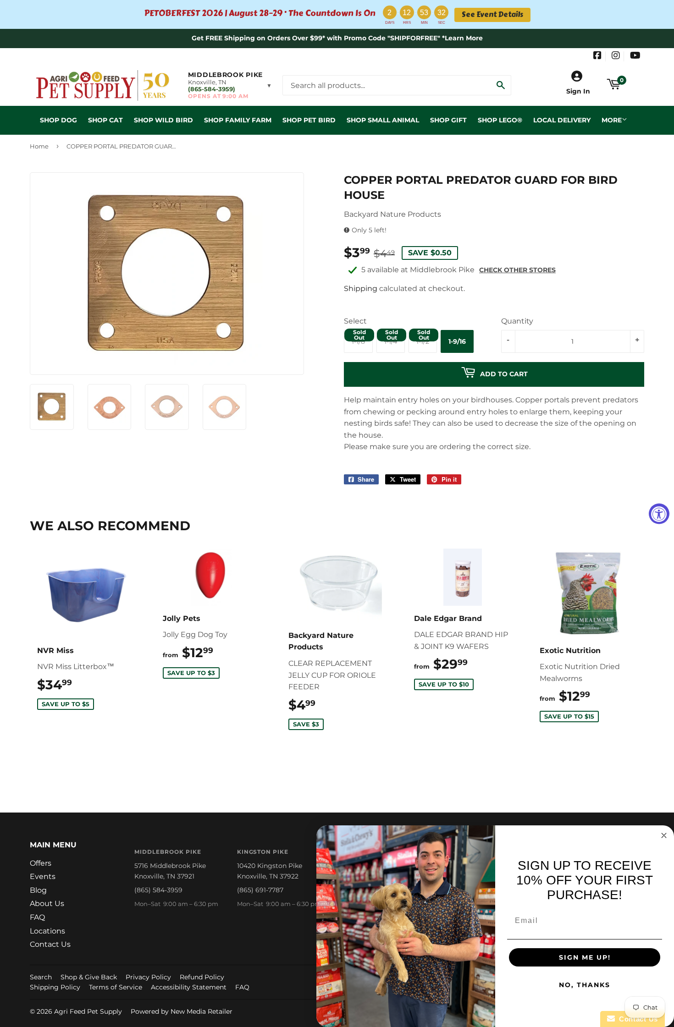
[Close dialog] (663, 835)
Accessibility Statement (189, 987)
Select (355, 321)
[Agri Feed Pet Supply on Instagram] (616, 56)
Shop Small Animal (383, 120)
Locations (47, 931)
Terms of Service (115, 987)
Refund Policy (202, 977)
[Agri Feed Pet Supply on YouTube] (635, 56)
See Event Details (492, 14)
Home (39, 146)
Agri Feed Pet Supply (88, 1011)
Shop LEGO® (500, 120)
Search (41, 977)
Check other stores (517, 270)
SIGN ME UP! (585, 957)
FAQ (37, 917)
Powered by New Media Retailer (181, 1011)
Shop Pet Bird (309, 120)
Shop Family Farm (237, 120)
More (612, 120)
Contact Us (50, 944)
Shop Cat (105, 120)
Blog (38, 890)
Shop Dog (58, 120)
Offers (40, 863)
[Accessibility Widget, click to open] (659, 513)
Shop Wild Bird (163, 120)
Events (42, 876)
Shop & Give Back (89, 977)
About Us (47, 903)
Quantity (517, 321)
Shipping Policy (55, 987)
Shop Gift (448, 120)
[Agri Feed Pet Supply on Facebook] (597, 56)
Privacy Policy (148, 977)
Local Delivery (562, 120)
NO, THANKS (584, 985)
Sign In (578, 91)
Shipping (360, 288)
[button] (230, 85)
